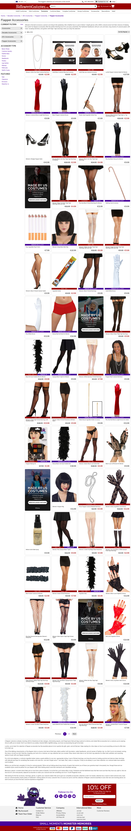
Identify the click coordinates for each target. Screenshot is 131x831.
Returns (38, 815)
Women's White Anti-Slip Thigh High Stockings (88, 681)
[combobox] (72, 6)
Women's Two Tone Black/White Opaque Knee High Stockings (116, 550)
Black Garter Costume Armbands (34, 593)
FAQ (37, 817)
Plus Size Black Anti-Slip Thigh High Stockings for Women (64, 159)
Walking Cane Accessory (112, 203)
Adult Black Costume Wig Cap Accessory (62, 72)
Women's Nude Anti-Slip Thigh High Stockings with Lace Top (115, 247)
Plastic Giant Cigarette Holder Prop (88, 115)
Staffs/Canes (6, 70)
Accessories (95, 11)
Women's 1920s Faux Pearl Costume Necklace (37, 72)
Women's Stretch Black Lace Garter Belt (89, 463)
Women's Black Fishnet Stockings (87, 291)
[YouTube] (74, 796)
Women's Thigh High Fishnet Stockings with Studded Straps (37, 420)
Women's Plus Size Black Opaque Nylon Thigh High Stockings (64, 681)
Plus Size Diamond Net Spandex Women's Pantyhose (36, 637)
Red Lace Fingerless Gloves (113, 636)
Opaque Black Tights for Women (60, 376)
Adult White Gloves (111, 291)
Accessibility (60, 815)
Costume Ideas (55, 11)
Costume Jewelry (7, 51)
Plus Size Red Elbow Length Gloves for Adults (117, 419)
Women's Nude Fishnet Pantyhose (61, 593)
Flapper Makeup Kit (31, 463)
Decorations (106, 11)
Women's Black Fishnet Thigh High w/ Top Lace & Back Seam (116, 115)
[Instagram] (69, 796)
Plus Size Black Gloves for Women (114, 159)
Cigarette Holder (56, 291)
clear (21, 24)
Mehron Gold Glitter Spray (32, 549)
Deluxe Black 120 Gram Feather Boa (61, 463)
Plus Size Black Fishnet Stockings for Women (90, 203)
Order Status (40, 813)
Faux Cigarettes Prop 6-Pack (33, 247)
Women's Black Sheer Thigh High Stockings (117, 334)
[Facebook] (56, 796)
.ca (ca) (79, 811)
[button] (104, 6)
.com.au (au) (81, 817)
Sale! (113, 11)
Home (20, 808)
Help (113, 1)
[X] (61, 796)
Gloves (4, 56)
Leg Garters (5, 63)
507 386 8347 (89, 1)
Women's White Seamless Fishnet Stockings (90, 376)
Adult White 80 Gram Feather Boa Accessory (63, 724)
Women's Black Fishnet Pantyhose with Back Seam (63, 420)
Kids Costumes (34, 11)
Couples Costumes (68, 11)
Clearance (5, 79)
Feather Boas (5, 53)
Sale (3, 77)
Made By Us (5, 84)
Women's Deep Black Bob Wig (60, 247)
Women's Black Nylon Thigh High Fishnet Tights (62, 637)
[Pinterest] (65, 796)
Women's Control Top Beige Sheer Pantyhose (90, 549)
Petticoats (5, 68)
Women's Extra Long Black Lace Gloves (116, 506)
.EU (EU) (21, 1)
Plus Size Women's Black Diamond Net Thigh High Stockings (90, 725)
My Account (23, 811)
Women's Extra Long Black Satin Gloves (116, 680)
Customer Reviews (103, 811)
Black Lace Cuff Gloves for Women (114, 463)
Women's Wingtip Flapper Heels (34, 159)
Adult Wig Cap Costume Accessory (88, 72)
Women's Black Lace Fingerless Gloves (116, 593)
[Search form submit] (95, 6)
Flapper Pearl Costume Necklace (114, 376)
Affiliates (59, 811)
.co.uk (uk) (80, 813)
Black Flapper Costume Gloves (60, 115)
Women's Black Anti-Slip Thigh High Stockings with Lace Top (61, 203)
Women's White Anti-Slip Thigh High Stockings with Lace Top (88, 247)
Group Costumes (83, 11)
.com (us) (80, 815)
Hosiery (4, 61)
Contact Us (102, 1)
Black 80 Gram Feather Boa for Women (36, 376)
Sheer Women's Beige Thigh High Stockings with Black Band (37, 681)
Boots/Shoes (5, 49)
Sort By (122, 32)
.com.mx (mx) (81, 819)
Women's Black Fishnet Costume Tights (36, 291)
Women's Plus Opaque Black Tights (61, 549)
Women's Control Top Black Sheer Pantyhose (37, 724)
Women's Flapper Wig (58, 506)
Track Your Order (25, 814)
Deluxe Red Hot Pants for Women (60, 334)
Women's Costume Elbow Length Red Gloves (37, 115)
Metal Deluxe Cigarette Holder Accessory (89, 419)
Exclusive (44, 11)
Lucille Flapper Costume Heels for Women (116, 72)
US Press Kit (60, 817)
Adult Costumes (21, 11)
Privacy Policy (61, 813)
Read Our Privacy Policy (99, 804)
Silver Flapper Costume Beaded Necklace (89, 506)
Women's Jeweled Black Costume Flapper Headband (116, 725)
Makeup (4, 65)
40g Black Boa (83, 593)
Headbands (5, 58)
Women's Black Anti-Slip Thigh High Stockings (88, 159)
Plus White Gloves (30, 334)
